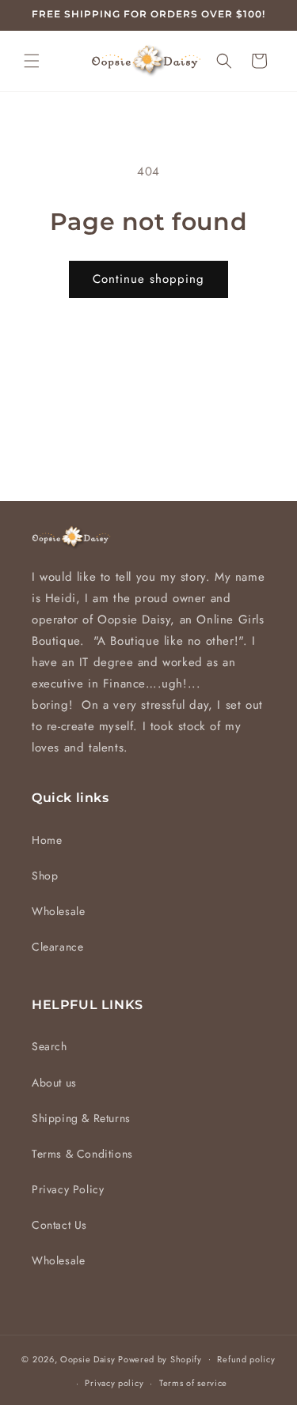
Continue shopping (148, 279)
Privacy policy (114, 1383)
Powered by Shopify (160, 1358)
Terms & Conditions (82, 1154)
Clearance (57, 947)
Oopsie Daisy (87, 1358)
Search (49, 1046)
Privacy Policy (68, 1189)
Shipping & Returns (81, 1118)
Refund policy (246, 1359)
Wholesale (58, 911)
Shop (45, 875)
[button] (31, 60)
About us (54, 1082)
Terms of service (193, 1383)
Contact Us (59, 1225)
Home (47, 840)
